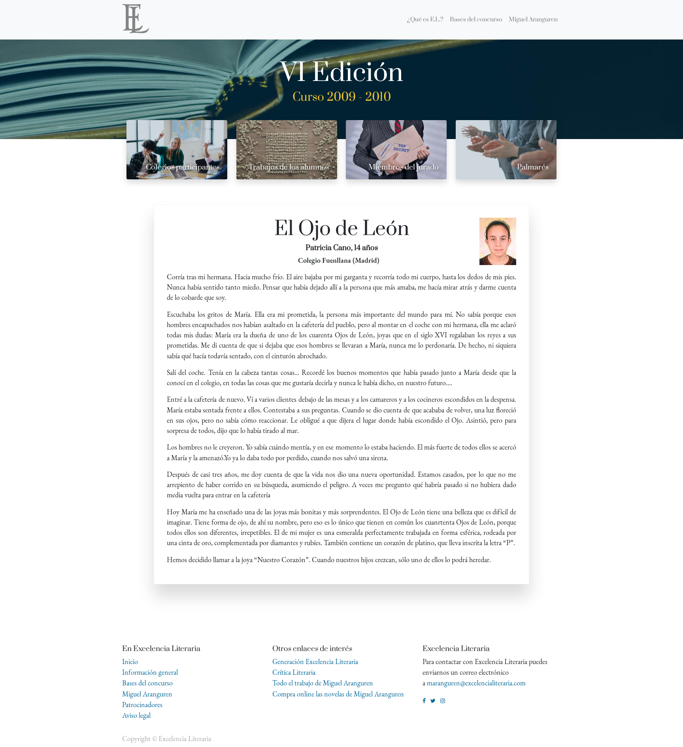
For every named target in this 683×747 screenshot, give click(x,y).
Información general (150, 672)
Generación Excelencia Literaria (315, 661)
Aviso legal (136, 715)
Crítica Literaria (293, 672)
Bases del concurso (147, 682)
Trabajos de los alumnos (289, 167)
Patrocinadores (142, 704)
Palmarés (533, 167)
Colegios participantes (182, 167)
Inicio (130, 661)
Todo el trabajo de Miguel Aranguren (322, 682)
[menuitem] (425, 19)
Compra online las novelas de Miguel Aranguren (338, 693)
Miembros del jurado (403, 167)
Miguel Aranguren (147, 693)
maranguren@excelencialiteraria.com (476, 682)
